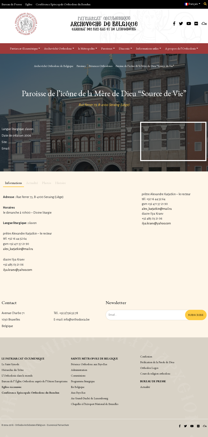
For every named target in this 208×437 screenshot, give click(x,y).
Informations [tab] (13, 183)
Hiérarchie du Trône (13, 370)
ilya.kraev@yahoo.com (17, 269)
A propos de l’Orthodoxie (180, 48)
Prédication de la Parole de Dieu (157, 362)
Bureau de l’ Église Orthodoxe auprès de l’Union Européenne (35, 381)
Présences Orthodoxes (100, 66)
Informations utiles (147, 48)
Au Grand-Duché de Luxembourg (89, 398)
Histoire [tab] (60, 183)
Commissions (78, 375)
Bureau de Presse (12, 4)
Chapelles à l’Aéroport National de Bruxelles (94, 404)
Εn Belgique (77, 387)
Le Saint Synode (10, 364)
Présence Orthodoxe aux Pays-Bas (89, 364)
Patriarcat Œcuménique (24, 48)
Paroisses (106, 48)
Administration (79, 370)
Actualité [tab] (32, 183)
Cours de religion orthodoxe (155, 373)
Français (193, 4)
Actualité (145, 387)
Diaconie (124, 48)
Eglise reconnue (12, 387)
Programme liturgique (83, 381)
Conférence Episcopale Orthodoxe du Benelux (63, 4)
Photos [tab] (46, 183)
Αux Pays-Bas (78, 392)
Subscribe (196, 315)
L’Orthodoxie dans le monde (17, 375)
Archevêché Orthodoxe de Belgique (53, 66)
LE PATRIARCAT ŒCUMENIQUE (23, 358)
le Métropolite (86, 48)
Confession (146, 356)
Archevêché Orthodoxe (58, 48)
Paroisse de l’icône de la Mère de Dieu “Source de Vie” (145, 66)
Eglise (28, 4)
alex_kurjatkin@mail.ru (18, 249)
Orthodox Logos (149, 368)
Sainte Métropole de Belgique (94, 358)
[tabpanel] (69, 233)
